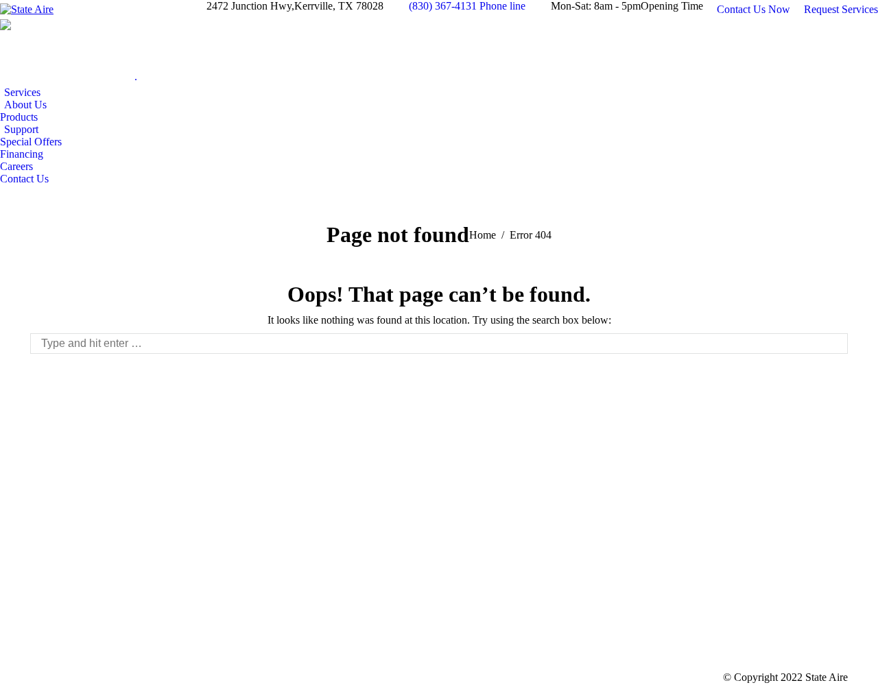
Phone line (502, 6)
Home (482, 235)
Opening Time (672, 6)
